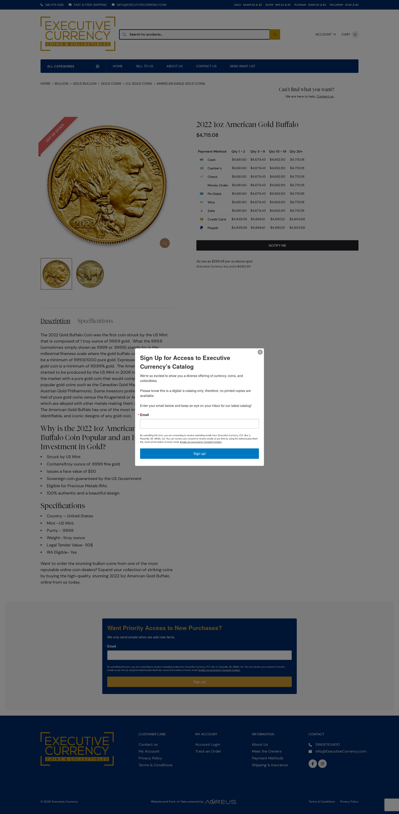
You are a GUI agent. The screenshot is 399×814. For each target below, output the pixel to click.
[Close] (260, 352)
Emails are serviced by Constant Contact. (201, 441)
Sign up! (199, 453)
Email (144, 414)
